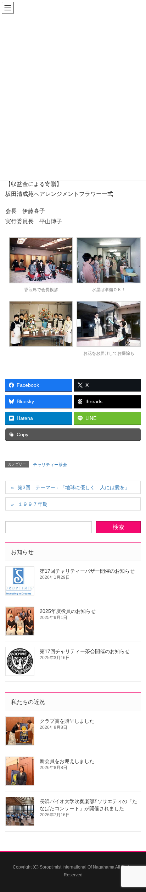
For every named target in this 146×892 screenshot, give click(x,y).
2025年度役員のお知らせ (68, 611)
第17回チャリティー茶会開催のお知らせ (85, 651)
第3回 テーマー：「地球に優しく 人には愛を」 (74, 487)
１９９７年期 (32, 504)
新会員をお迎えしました (67, 761)
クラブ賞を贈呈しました (67, 721)
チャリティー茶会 (50, 464)
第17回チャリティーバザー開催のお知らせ (87, 571)
